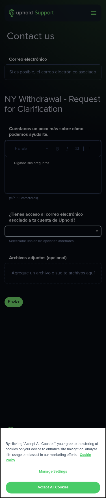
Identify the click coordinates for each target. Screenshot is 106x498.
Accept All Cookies (53, 487)
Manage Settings (53, 471)
